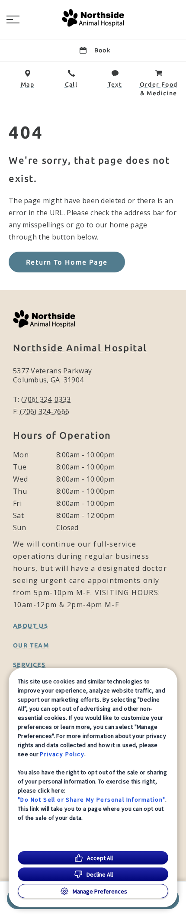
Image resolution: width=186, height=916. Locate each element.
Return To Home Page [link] (67, 262)
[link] (93, 17)
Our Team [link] (31, 645)
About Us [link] (30, 625)
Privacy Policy (62, 754)
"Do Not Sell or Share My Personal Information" (91, 799)
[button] (12, 19)
